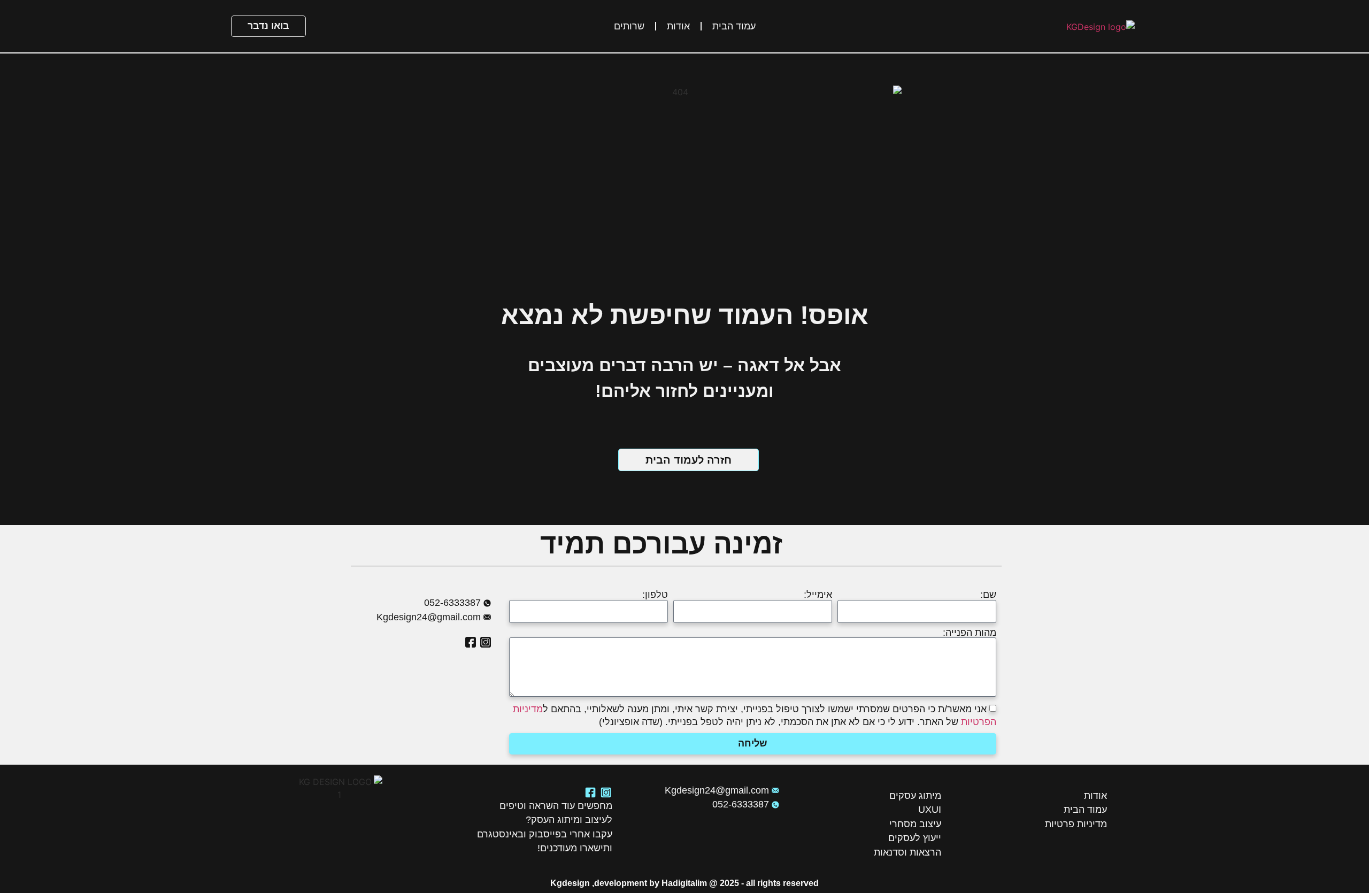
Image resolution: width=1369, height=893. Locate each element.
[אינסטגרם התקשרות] (485, 642)
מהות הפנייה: (969, 633)
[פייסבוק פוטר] (590, 792)
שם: (988, 595)
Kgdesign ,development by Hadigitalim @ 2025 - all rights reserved (684, 883)
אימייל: (818, 595)
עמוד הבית (734, 26)
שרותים (629, 26)
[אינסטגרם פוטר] (605, 792)
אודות (678, 26)
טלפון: (655, 595)
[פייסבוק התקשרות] (470, 642)
